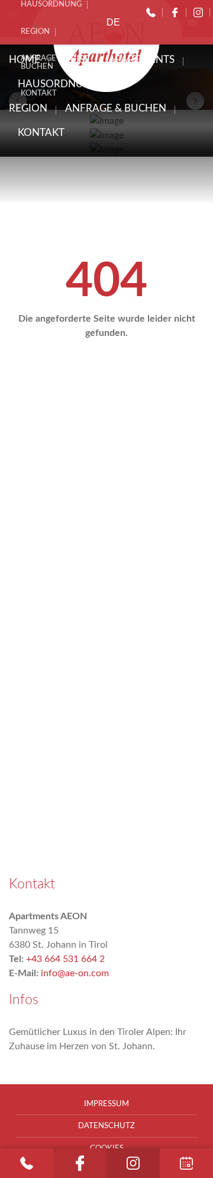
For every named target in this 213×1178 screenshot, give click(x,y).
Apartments (141, 60)
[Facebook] (174, 12)
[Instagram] (198, 12)
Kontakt (41, 133)
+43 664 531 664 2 (65, 959)
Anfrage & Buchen (115, 108)
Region (28, 108)
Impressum (106, 1103)
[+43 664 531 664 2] (151, 12)
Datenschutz (106, 1125)
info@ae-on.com (75, 973)
